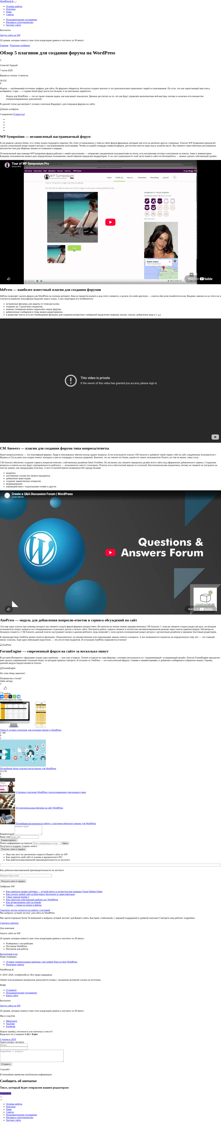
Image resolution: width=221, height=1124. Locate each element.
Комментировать (8, 840)
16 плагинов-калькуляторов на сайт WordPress (39, 808)
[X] (10, 696)
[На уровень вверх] (1, 1099)
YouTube (10, 1023)
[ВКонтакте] (2, 696)
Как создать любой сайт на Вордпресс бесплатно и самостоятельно (40, 894)
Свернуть (19, 114)
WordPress (7, 1)
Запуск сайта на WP (10, 35)
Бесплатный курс (9, 954)
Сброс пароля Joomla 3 (17, 897)
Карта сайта (12, 995)
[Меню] (15, 2)
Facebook (10, 1026)
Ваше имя (5, 837)
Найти (65, 843)
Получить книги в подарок (13, 849)
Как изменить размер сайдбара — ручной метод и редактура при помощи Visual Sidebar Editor (54, 891)
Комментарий (7, 834)
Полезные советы (15, 964)
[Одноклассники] (6, 696)
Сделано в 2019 (8, 1039)
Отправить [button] (5, 1093)
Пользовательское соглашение (21, 19)
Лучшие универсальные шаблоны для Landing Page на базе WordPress (41, 962)
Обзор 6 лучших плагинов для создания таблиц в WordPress (30, 730)
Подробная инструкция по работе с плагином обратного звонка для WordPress (56, 823)
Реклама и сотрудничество (19, 22)
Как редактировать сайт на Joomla (23, 902)
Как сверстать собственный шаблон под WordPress (32, 899)
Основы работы (14, 6)
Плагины (10, 9)
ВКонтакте (11, 1021)
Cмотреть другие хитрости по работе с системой (25, 910)
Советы (10, 14)
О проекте (11, 990)
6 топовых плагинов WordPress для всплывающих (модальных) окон (51, 792)
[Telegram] (18, 696)
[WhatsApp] (14, 696)
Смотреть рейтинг (9, 923)
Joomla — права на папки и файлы (23, 905)
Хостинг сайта (13, 25)
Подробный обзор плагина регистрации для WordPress (28, 768)
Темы (9, 12)
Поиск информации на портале (16, 843)
